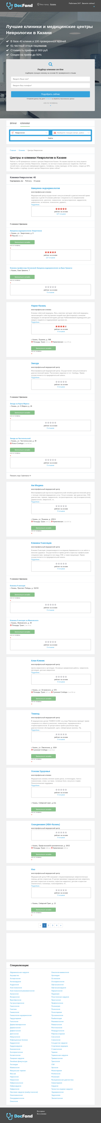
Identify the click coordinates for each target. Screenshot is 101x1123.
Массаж (13, 1074)
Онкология (14, 1101)
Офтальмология (57, 985)
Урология (54, 1067)
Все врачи (41, 1111)
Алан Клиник (38, 660)
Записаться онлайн (22, 242)
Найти (50, 138)
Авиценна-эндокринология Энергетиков (26, 231)
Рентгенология (56, 1028)
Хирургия (54, 1086)
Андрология (14, 985)
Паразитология (56, 991)
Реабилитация (56, 1018)
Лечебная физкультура (18, 1061)
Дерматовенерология (18, 1024)
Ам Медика (37, 485)
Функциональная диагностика (62, 1080)
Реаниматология (57, 1021)
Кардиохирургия (16, 1046)
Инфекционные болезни (19, 1040)
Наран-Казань (38, 305)
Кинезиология (15, 1049)
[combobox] (29, 133)
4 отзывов (61, 331)
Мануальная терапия (18, 1071)
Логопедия (14, 1064)
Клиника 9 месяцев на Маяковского (24, 620)
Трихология (55, 1061)
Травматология (57, 1058)
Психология (55, 1009)
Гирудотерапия (15, 1018)
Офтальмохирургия (58, 988)
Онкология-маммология (60, 972)
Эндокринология (57, 1092)
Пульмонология (57, 1015)
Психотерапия (56, 1012)
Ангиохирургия (15, 982)
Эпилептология (57, 1098)
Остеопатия (55, 978)
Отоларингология (57, 982)
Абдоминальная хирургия (19, 972)
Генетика (13, 1009)
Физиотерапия (56, 1071)
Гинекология (14, 1012)
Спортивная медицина (59, 1046)
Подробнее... (36, 205)
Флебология (55, 1074)
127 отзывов (61, 214)
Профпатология (57, 1003)
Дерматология (15, 1028)
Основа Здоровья (40, 771)
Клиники (25, 123)
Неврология (14, 1080)
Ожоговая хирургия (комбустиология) (24, 1092)
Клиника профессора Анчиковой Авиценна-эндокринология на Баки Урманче (41, 268)
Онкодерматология (17, 1098)
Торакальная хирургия (59, 1055)
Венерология (15, 997)
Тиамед (35, 713)
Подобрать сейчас (50, 94)
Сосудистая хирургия (59, 1043)
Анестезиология (16, 988)
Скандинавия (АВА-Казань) (45, 824)
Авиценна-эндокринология (45, 188)
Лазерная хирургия (17, 1058)
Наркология (14, 1077)
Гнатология (14, 1021)
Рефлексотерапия (58, 1034)
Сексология (55, 1037)
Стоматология (56, 1049)
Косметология (15, 1055)
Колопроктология (16, 1052)
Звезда (35, 363)
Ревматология (56, 1024)
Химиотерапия (56, 1083)
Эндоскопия (55, 1095)
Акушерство (14, 975)
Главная (13, 150)
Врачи (13, 123)
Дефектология (15, 1031)
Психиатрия (55, 1006)
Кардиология (15, 1043)
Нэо (33, 869)
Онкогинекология (16, 1095)
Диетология (14, 1034)
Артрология (14, 994)
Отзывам (37, 181)
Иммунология (15, 1037)
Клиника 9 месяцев (41, 543)
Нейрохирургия (15, 1086)
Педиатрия (55, 994)
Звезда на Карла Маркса (19, 404)
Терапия (54, 1052)
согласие (48, 98)
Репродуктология (57, 1031)
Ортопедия (55, 975)
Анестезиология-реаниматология (22, 991)
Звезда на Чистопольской (20, 438)
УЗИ (52, 1064)
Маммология (14, 1067)
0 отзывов (50, 292)
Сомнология (55, 1040)
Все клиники (41, 1114)
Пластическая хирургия (60, 997)
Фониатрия (55, 1077)
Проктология (56, 1000)
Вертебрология (15, 1000)
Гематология (14, 1006)
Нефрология (14, 1089)
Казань (53, 4)
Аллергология (15, 978)
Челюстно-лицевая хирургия (62, 1089)
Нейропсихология (16, 1083)
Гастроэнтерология (17, 1003)
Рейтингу (28, 181)
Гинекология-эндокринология (21, 1015)
